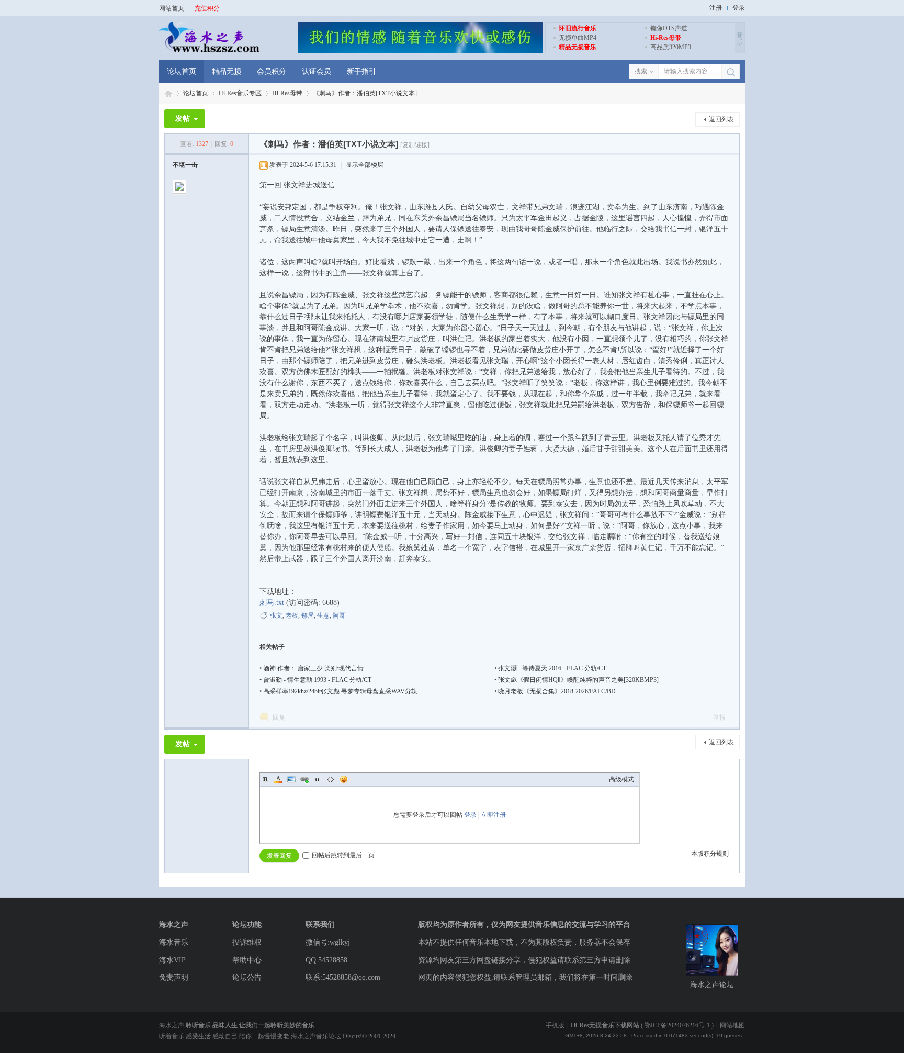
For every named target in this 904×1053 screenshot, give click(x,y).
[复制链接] (415, 145)
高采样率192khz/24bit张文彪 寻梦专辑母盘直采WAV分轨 (340, 691)
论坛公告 (247, 977)
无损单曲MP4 (577, 37)
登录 (738, 8)
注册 (715, 8)
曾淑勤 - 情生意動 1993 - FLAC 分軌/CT (317, 680)
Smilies (343, 779)
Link (304, 779)
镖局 (307, 615)
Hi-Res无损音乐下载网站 (605, 1025)
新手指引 (361, 71)
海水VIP (172, 960)
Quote (317, 779)
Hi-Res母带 (665, 37)
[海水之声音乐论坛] (209, 51)
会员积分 (271, 71)
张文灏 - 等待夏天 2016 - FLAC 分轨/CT (552, 668)
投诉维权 (247, 942)
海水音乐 (173, 942)
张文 (276, 615)
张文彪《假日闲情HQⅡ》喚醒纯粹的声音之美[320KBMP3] (578, 680)
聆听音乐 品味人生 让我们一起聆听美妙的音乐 (250, 1025)
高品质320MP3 (670, 47)
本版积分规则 (710, 853)
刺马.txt (271, 603)
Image (291, 779)
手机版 (555, 1025)
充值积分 (207, 8)
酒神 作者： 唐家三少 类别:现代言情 (313, 668)
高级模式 (621, 779)
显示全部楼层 (364, 165)
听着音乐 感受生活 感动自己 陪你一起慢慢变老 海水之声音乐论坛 (251, 1036)
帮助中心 (247, 960)
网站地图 (732, 1025)
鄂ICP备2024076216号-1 (677, 1025)
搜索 (641, 71)
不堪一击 (185, 165)
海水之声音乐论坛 (168, 93)
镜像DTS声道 (668, 28)
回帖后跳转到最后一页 (343, 855)
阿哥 (339, 615)
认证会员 (316, 71)
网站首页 (171, 8)
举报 (719, 717)
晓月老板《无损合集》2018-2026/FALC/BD (557, 691)
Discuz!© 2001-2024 (369, 1036)
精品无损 (226, 71)
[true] (730, 72)
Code (330, 779)
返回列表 (721, 119)
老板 (292, 615)
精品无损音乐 (577, 47)
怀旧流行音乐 (577, 28)
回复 (279, 717)
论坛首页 (181, 71)
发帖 (182, 118)
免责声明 (173, 977)
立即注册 (493, 815)
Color (278, 779)
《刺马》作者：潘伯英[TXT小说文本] (365, 93)
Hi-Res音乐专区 (240, 93)
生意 (323, 615)
